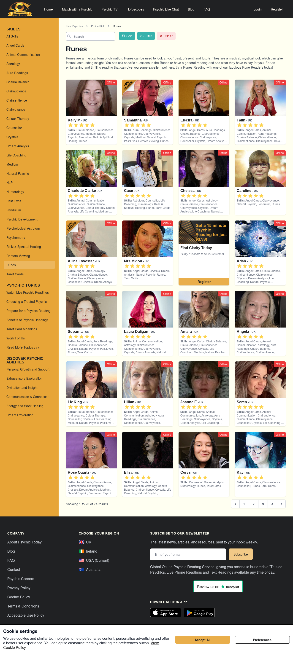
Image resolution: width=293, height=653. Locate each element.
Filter (148, 36)
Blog (191, 9)
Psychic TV (109, 9)
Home (48, 9)
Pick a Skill (98, 26)
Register (277, 9)
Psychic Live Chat (166, 9)
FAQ (206, 9)
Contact (13, 569)
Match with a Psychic (77, 9)
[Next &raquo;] (281, 504)
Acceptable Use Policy (25, 615)
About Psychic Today (24, 542)
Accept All (203, 639)
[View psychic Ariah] (204, 252)
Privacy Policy (18, 587)
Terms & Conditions (23, 606)
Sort (129, 36)
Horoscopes (135, 9)
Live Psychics (74, 26)
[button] (70, 125)
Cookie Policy (18, 596)
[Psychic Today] (19, 9)
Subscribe (240, 554)
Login (258, 9)
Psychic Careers (20, 578)
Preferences (262, 639)
